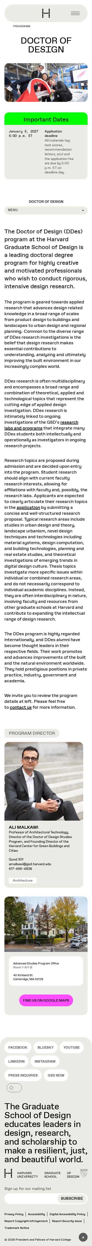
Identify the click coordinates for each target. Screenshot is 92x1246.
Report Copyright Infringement (26, 1221)
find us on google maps (46, 1000)
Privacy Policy (14, 1214)
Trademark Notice (16, 1228)
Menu (13, 210)
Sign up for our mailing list (27, 1188)
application (28, 508)
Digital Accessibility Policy (67, 1214)
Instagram (45, 1061)
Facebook (17, 1047)
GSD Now (56, 1075)
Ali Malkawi (23, 827)
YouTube (72, 1047)
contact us (21, 707)
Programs (21, 26)
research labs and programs (41, 425)
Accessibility (36, 1214)
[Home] (41, 1173)
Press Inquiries (23, 1075)
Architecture (23, 880)
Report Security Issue (67, 1221)
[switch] (14, 1087)
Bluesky (45, 1047)
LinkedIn (16, 1061)
